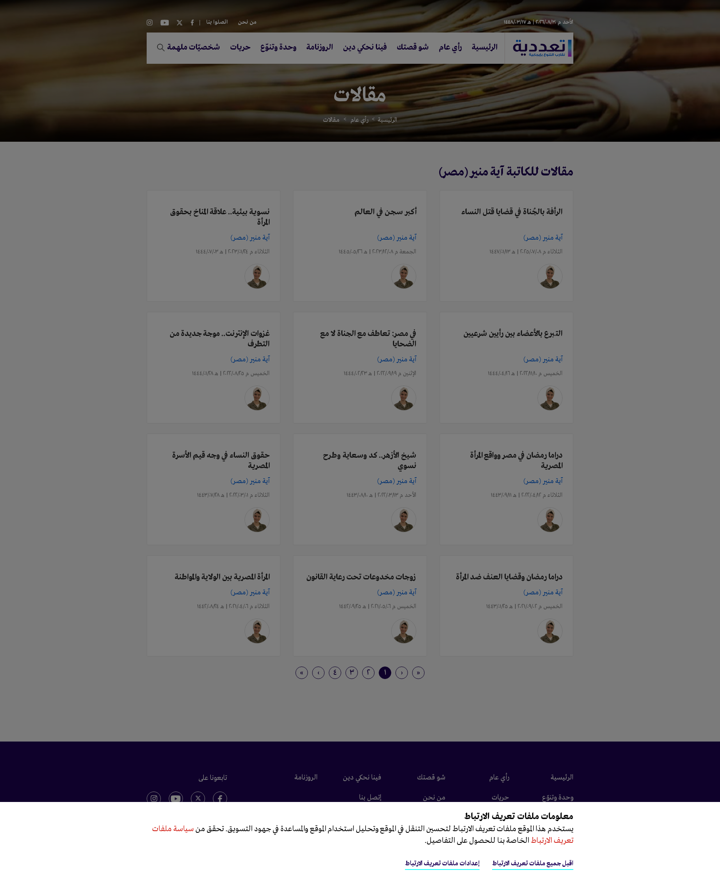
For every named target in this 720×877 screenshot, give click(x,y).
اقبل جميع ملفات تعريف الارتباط (532, 863)
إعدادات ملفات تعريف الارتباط (442, 863)
